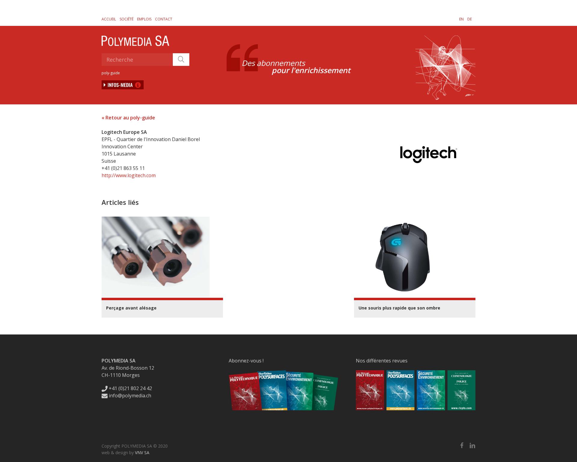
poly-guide (111, 72)
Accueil (109, 19)
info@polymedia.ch (130, 395)
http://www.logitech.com (129, 175)
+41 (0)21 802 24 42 (130, 388)
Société (126, 19)
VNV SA (142, 452)
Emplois (144, 19)
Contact (163, 19)
